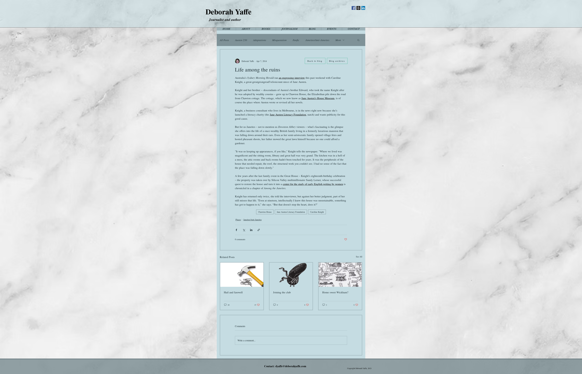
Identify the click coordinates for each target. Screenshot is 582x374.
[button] (358, 40)
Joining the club (282, 292)
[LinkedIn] (363, 8)
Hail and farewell (233, 292)
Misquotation (279, 40)
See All (359, 256)
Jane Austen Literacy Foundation (291, 211)
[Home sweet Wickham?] (340, 275)
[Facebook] (353, 8)
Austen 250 (241, 40)
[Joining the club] (291, 275)
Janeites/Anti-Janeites (317, 40)
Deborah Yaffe (228, 11)
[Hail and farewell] (241, 275)
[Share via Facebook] (236, 229)
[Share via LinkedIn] (251, 229)
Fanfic (296, 40)
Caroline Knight (317, 211)
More (338, 40)
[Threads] (358, 8)
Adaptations (259, 40)
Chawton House (265, 211)
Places (238, 219)
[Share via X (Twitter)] (243, 229)
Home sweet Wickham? (335, 292)
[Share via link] (258, 229)
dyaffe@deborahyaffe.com (290, 366)
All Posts (224, 40)
